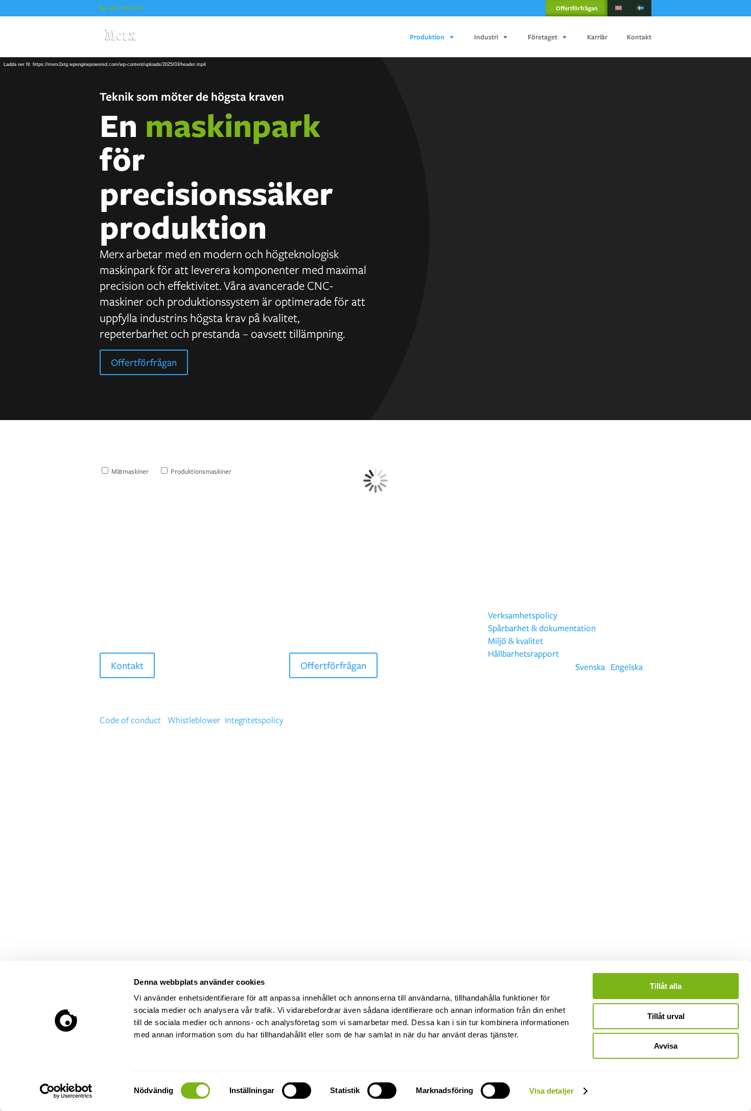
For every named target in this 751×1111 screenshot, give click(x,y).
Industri (486, 37)
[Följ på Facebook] (602, 720)
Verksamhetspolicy (522, 615)
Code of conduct (130, 720)
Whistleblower (194, 720)
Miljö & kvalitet (515, 640)
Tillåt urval (666, 1016)
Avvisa (665, 1045)
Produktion (427, 37)
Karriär (597, 37)
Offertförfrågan (576, 8)
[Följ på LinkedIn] (643, 720)
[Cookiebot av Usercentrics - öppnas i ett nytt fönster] (66, 1091)
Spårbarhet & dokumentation (542, 628)
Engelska (627, 667)
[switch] (296, 1090)
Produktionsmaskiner (200, 471)
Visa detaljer (551, 1090)
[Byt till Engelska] (618, 8)
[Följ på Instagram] (623, 720)
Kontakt (639, 37)
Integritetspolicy (254, 720)
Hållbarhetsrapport (523, 653)
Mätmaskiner (129, 471)
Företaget (542, 37)
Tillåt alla (666, 986)
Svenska (590, 667)
